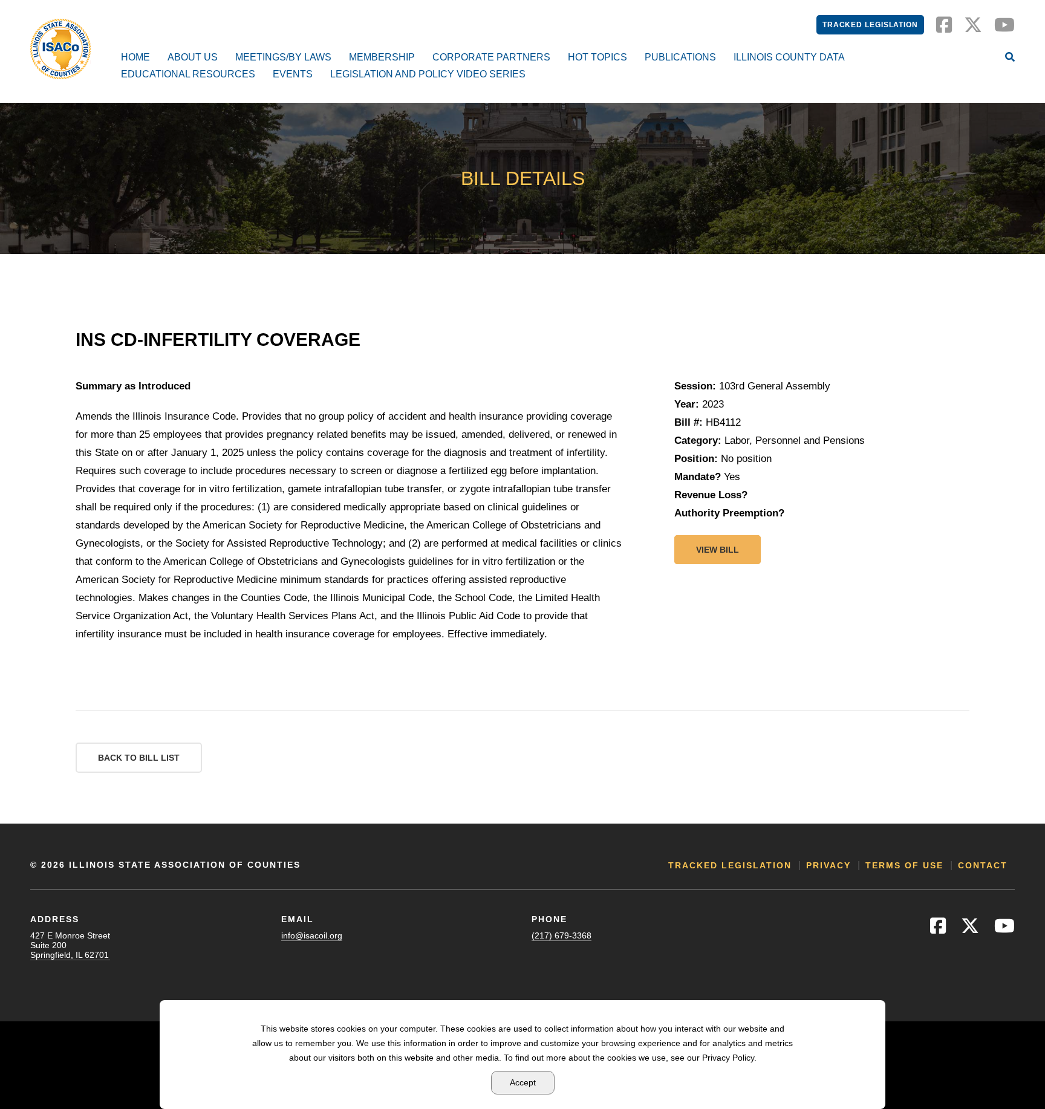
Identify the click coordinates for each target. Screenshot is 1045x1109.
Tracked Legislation (870, 25)
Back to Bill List (139, 758)
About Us (193, 57)
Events (293, 74)
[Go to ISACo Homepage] (60, 49)
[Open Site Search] (1010, 58)
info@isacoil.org (311, 935)
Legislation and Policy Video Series (428, 74)
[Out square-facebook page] (944, 28)
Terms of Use (904, 865)
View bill (717, 549)
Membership (382, 57)
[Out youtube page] (1004, 28)
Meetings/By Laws (283, 57)
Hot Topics (597, 57)
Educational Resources (188, 74)
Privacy (828, 865)
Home (135, 57)
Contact (983, 865)
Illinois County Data (789, 57)
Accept (523, 1082)
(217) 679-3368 (561, 935)
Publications (680, 57)
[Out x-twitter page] (973, 28)
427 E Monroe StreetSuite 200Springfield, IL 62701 (70, 945)
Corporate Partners (491, 57)
